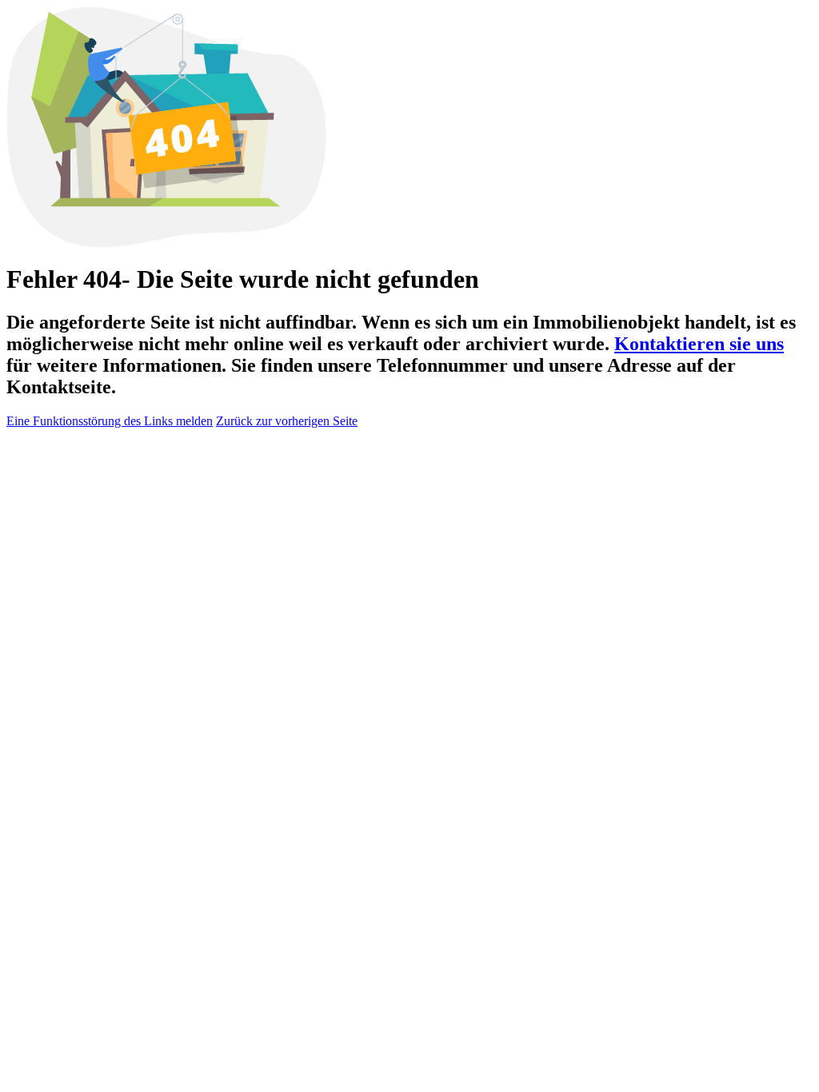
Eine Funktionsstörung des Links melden (109, 421)
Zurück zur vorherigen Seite (287, 421)
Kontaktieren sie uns (699, 343)
